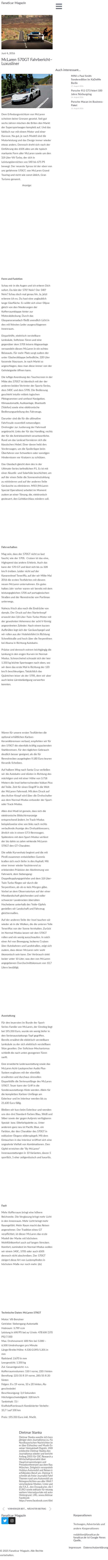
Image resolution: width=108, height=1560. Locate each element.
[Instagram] (11, 1520)
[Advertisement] (27, 208)
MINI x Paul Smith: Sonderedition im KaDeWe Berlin (86, 79)
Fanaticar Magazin (13, 3)
